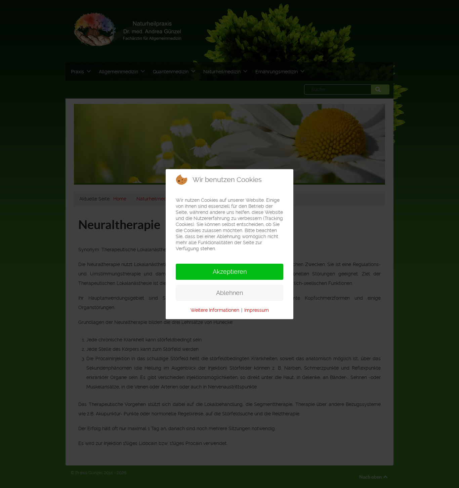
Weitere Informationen (215, 310)
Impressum (256, 310)
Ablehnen (229, 292)
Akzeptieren (230, 271)
